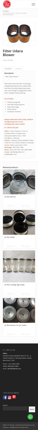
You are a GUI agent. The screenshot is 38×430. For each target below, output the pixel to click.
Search (5, 405)
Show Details (26, 205)
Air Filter (10, 60)
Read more (12, 205)
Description (8, 68)
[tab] (8, 69)
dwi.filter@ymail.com (14, 369)
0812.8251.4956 (13, 366)
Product (6, 11)
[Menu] (32, 4)
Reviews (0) (19, 68)
